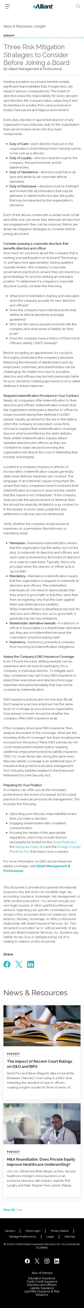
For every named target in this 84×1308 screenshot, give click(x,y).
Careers (10, 1230)
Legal (50, 1236)
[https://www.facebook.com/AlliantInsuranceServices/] (27, 1261)
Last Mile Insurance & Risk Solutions (41, 1293)
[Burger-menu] (7, 6)
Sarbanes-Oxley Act (29, 847)
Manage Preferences (22, 1236)
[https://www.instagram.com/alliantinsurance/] (46, 1261)
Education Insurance (41, 1278)
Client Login (32, 1230)
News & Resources (17, 26)
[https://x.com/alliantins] (37, 1261)
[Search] (78, 6)
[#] (6, 964)
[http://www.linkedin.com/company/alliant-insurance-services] (56, 1261)
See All (9, 1210)
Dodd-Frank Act (64, 842)
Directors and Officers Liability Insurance (42, 1286)
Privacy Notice (60, 1230)
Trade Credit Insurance (42, 1281)
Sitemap (69, 1236)
